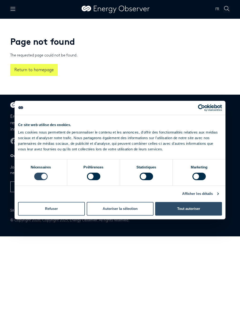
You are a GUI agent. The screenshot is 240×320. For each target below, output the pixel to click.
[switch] (93, 176)
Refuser (51, 209)
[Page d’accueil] (116, 9)
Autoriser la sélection (120, 209)
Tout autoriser (188, 209)
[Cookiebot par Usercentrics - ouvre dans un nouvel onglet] (201, 107)
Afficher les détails (197, 194)
